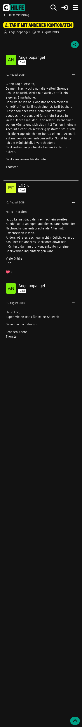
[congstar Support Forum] (14, 7)
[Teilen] (75, 44)
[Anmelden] (64, 7)
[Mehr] (74, 75)
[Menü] (75, 7)
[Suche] (53, 7)
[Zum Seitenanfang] (75, 721)
